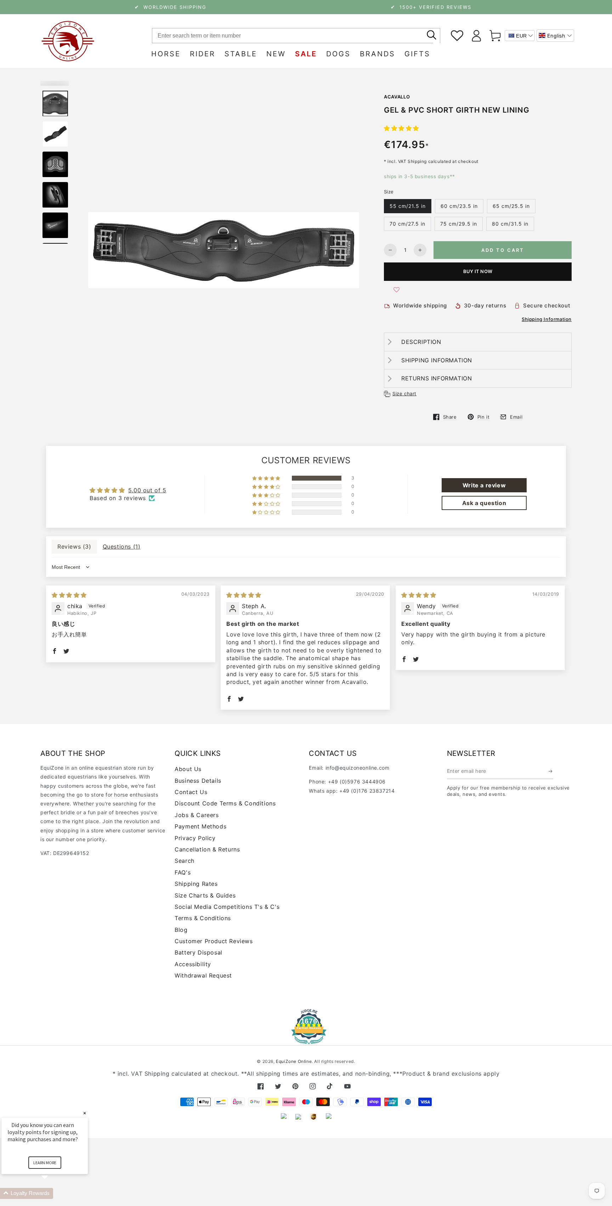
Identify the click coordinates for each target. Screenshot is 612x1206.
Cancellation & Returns (207, 849)
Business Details (198, 780)
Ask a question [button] (484, 502)
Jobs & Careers (197, 815)
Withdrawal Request (203, 975)
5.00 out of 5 (147, 490)
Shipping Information (547, 319)
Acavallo (397, 97)
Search (184, 860)
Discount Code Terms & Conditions (225, 803)
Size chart (404, 393)
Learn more (44, 1162)
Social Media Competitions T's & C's (227, 906)
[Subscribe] (551, 771)
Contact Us (191, 791)
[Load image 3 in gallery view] (55, 164)
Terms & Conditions (203, 918)
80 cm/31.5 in (510, 224)
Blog (181, 929)
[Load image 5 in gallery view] (55, 225)
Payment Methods (200, 826)
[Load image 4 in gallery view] (55, 195)
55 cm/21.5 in (408, 206)
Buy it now (477, 271)
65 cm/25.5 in (511, 206)
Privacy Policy (195, 838)
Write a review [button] (484, 485)
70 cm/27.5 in (407, 224)
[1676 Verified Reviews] (306, 1039)
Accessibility (193, 964)
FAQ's (183, 872)
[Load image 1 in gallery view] (55, 104)
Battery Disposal (198, 952)
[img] (69, 595)
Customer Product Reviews (214, 941)
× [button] (84, 1113)
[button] (555, 35)
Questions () (122, 546)
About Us (188, 768)
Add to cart (502, 250)
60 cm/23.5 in (459, 206)
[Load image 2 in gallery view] (55, 134)
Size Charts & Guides (205, 895)
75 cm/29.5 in (458, 224)
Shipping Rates (196, 883)
